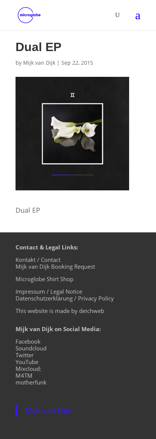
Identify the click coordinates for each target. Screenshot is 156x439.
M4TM (24, 375)
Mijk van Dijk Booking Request (55, 266)
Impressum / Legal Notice (49, 291)
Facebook (28, 341)
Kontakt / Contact (38, 259)
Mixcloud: (28, 368)
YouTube (27, 362)
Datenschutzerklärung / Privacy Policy (65, 298)
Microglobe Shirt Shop (44, 279)
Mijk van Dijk (39, 62)
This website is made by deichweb (60, 310)
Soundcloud (31, 348)
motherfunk (31, 382)
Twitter (25, 355)
